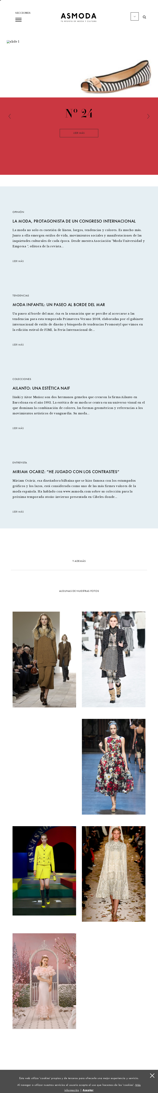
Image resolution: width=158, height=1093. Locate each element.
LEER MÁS (18, 261)
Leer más (79, 133)
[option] (79, 135)
